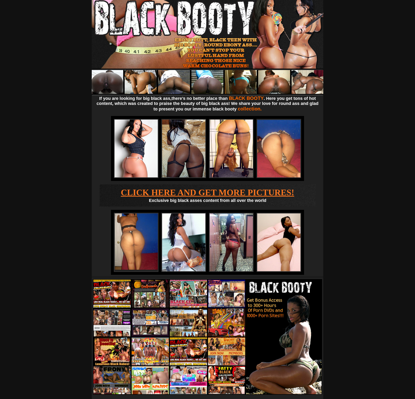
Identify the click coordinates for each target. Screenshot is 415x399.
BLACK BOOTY (246, 98)
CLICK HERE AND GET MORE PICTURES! (207, 192)
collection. (250, 108)
